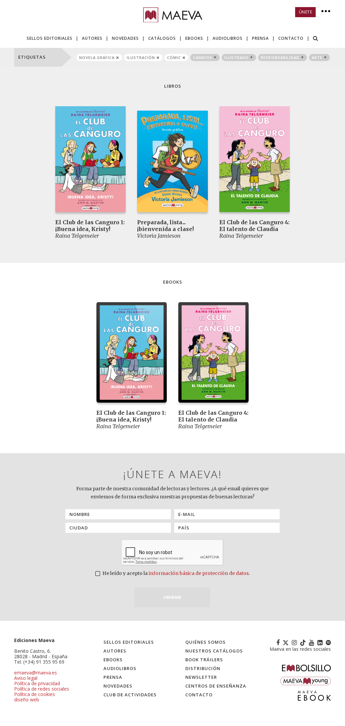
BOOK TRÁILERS (204, 660)
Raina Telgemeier (77, 235)
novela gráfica (97, 57)
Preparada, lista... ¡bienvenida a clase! (165, 225)
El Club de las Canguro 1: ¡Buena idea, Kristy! (90, 225)
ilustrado (236, 57)
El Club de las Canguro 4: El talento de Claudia (254, 225)
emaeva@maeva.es (35, 672)
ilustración (141, 57)
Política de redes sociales (41, 689)
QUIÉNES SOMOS (205, 642)
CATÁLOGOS (162, 38)
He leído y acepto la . (175, 573)
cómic (174, 57)
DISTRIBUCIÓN (202, 668)
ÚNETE (305, 12)
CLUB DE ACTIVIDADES (130, 695)
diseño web (26, 699)
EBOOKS (194, 38)
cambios (202, 57)
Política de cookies (34, 694)
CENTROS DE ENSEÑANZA (215, 686)
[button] (315, 39)
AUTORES (92, 38)
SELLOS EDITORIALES (49, 38)
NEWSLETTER (201, 677)
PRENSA (260, 38)
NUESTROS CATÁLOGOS (214, 651)
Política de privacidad (37, 683)
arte (317, 57)
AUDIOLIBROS (228, 38)
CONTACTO (291, 38)
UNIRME (172, 597)
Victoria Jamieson (159, 235)
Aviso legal (25, 678)
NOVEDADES (125, 38)
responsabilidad (280, 57)
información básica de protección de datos (199, 573)
